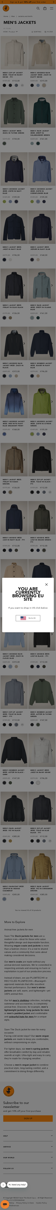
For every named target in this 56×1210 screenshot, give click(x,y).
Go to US (32, 618)
